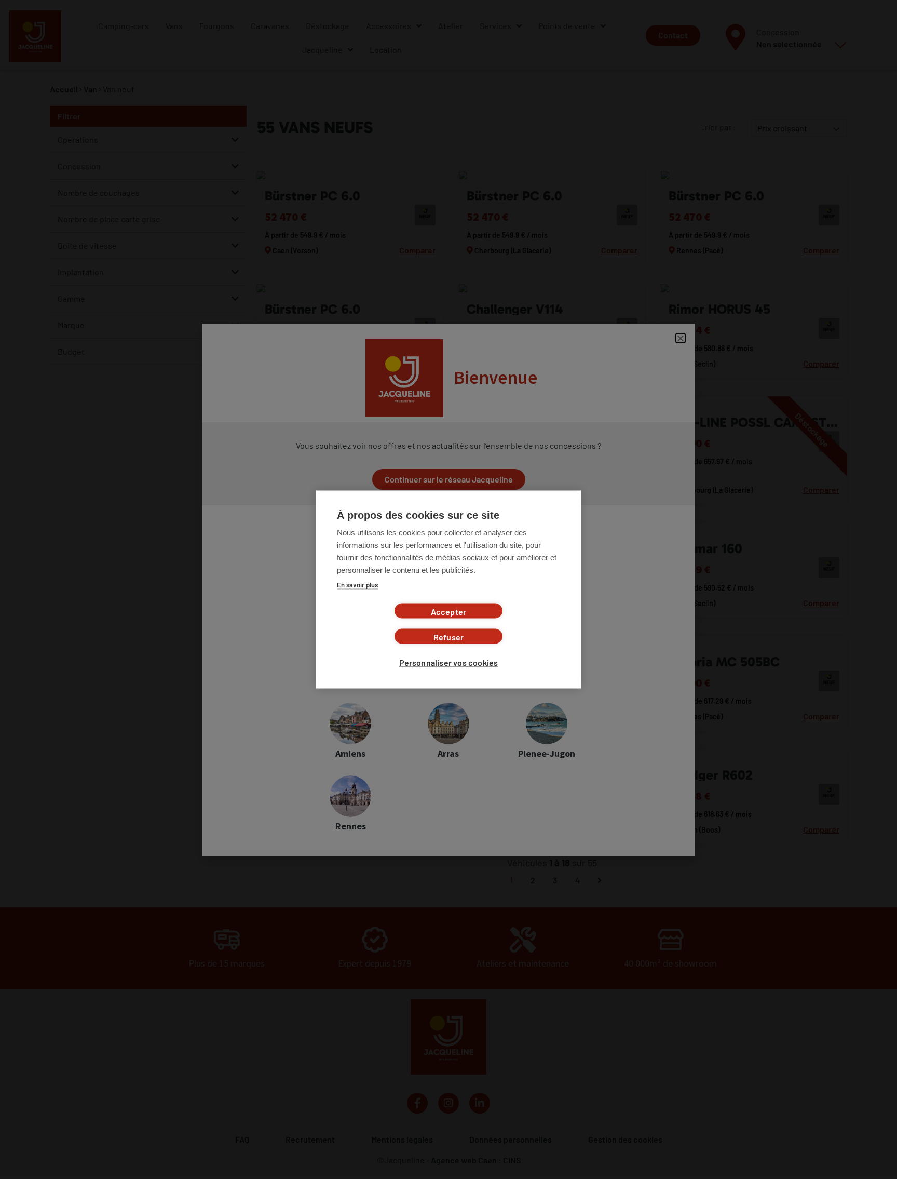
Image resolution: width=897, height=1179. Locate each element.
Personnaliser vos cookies (448, 662)
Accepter (449, 612)
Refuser (448, 637)
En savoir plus (357, 585)
